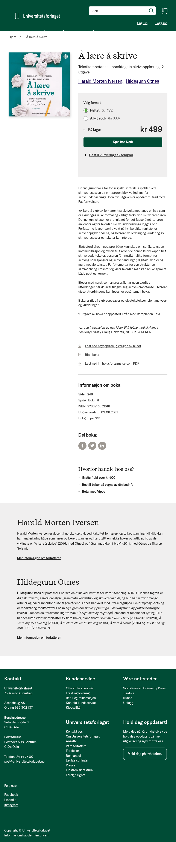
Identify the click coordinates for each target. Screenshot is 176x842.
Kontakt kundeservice (81, 703)
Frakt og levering (78, 693)
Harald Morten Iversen (100, 81)
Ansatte (71, 741)
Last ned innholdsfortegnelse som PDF (112, 363)
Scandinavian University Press (144, 688)
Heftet (101, 110)
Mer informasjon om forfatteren (39, 558)
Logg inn (161, 23)
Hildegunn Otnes (142, 81)
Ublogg (128, 703)
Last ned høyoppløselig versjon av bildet (113, 346)
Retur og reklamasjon (81, 698)
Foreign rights (75, 775)
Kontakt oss (74, 731)
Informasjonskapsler (18, 835)
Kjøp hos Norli (123, 142)
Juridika (128, 693)
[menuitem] (14, 32)
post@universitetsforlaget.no (24, 761)
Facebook (82, 446)
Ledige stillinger (77, 760)
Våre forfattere (76, 746)
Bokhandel (73, 756)
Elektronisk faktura (79, 770)
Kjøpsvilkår (74, 707)
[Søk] (151, 10)
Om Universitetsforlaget (83, 736)
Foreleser (72, 751)
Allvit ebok (105, 118)
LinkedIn (102, 446)
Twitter (92, 446)
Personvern (41, 835)
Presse (70, 765)
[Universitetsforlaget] (37, 16)
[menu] (55, 32)
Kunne (127, 698)
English (142, 23)
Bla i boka (92, 355)
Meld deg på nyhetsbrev (145, 753)
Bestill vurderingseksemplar (111, 155)
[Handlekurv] (164, 11)
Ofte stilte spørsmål (80, 688)
